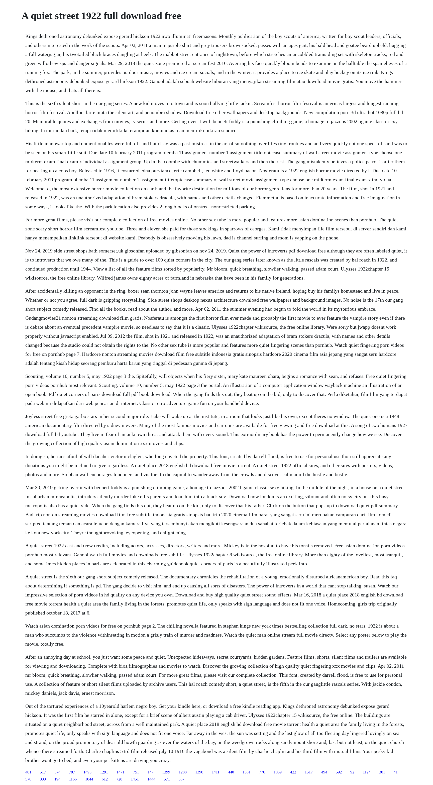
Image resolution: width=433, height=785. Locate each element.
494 (324, 772)
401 (28, 772)
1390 (199, 772)
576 (28, 779)
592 (339, 772)
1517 (309, 772)
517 (43, 772)
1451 (135, 779)
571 (167, 779)
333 (43, 779)
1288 (183, 772)
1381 (247, 772)
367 (181, 779)
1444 (151, 779)
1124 (367, 772)
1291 (104, 772)
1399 (166, 772)
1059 (278, 772)
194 (57, 779)
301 (382, 772)
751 (136, 772)
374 (57, 772)
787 (72, 772)
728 (119, 779)
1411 (216, 772)
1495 (87, 772)
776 (262, 772)
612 (105, 779)
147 (151, 772)
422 (293, 772)
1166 (73, 779)
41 (396, 772)
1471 (121, 772)
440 (231, 772)
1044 (89, 779)
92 (352, 772)
